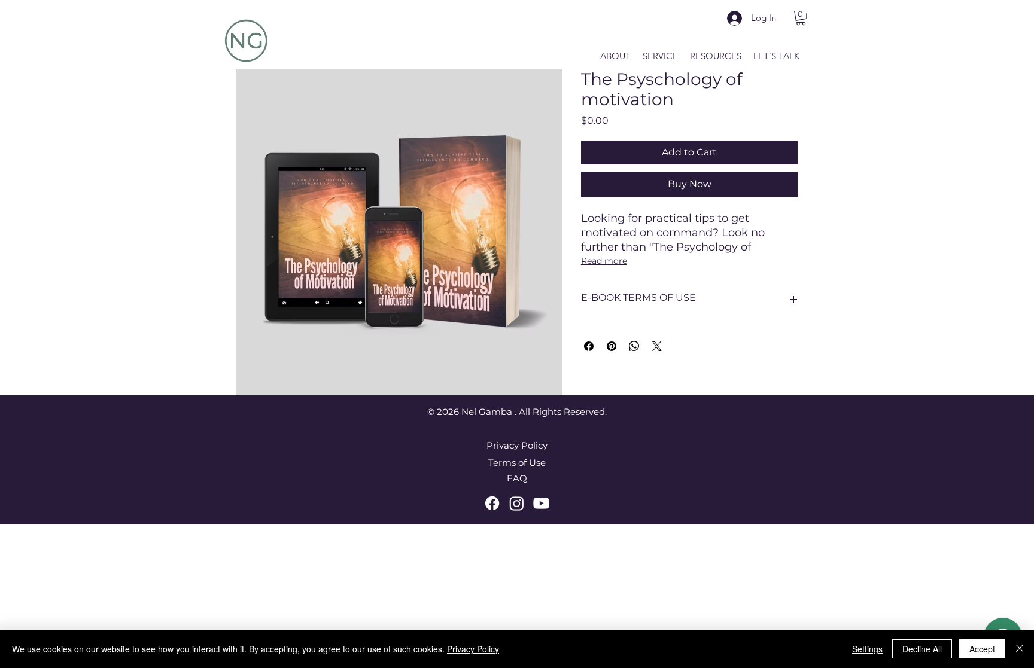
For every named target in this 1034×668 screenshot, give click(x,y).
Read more (604, 260)
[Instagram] (516, 503)
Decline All (922, 649)
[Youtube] (541, 503)
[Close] (1019, 648)
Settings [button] (867, 649)
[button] (801, 18)
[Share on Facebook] (589, 346)
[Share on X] (657, 346)
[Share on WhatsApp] (634, 346)
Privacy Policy (473, 649)
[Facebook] (492, 503)
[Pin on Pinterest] (611, 346)
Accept (982, 649)
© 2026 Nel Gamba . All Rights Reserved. (517, 411)
